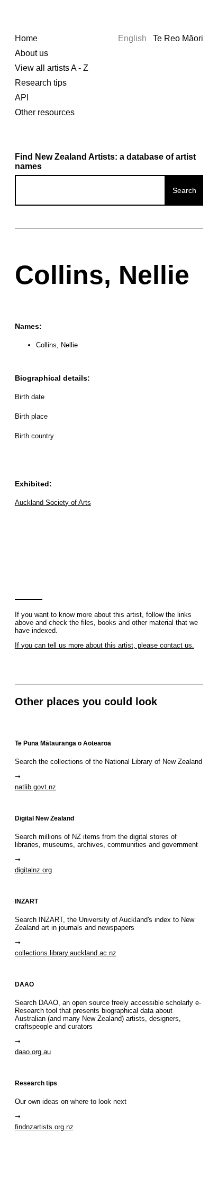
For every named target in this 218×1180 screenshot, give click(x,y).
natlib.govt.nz (35, 787)
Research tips (41, 82)
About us (31, 53)
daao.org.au (33, 1052)
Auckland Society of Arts (53, 502)
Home (26, 38)
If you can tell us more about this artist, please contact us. (104, 645)
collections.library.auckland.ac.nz (65, 953)
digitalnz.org (33, 870)
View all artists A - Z (51, 67)
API (22, 97)
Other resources (45, 112)
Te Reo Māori (178, 38)
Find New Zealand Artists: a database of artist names (105, 161)
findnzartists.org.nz (44, 1127)
